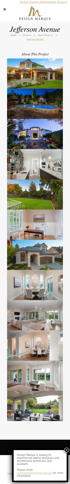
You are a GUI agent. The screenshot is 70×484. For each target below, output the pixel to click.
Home (13, 35)
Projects (27, 35)
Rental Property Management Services (43, 2)
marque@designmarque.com (34, 472)
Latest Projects (45, 35)
